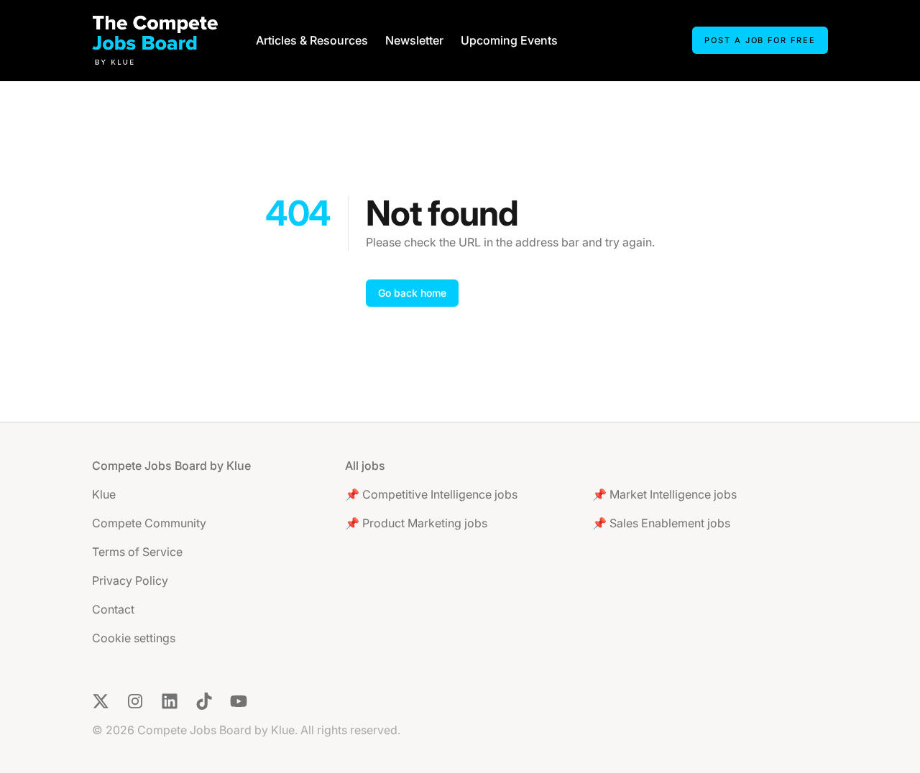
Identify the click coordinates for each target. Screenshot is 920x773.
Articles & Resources (312, 40)
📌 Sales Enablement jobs (661, 523)
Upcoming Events (509, 40)
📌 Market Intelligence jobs (664, 494)
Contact (113, 609)
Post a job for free (760, 40)
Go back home (412, 293)
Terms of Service (137, 552)
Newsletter (414, 40)
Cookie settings (133, 638)
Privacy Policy (130, 580)
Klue (104, 494)
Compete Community (149, 523)
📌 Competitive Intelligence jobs (431, 494)
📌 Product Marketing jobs (416, 523)
